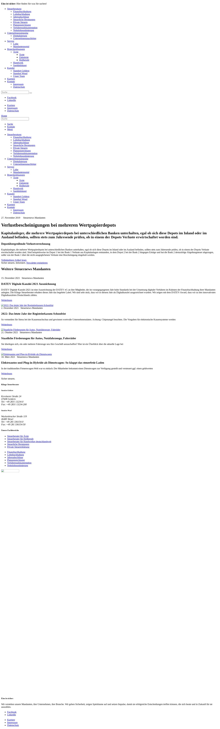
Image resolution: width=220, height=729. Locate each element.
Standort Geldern (21, 70)
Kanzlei (11, 68)
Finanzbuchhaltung (22, 11)
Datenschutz (19, 87)
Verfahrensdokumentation (25, 27)
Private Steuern (20, 22)
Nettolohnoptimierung (23, 30)
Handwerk (18, 62)
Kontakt (11, 81)
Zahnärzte (24, 57)
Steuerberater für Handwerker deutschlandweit (29, 441)
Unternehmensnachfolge (24, 38)
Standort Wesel (20, 73)
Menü (10, 129)
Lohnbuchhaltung (21, 14)
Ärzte (15, 52)
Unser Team (19, 76)
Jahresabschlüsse (21, 17)
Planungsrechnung (22, 25)
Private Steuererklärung (18, 447)
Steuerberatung (14, 8)
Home (4, 116)
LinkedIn (11, 100)
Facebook (11, 97)
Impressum (18, 84)
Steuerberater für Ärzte (18, 436)
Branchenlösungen (16, 49)
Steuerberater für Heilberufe (20, 439)
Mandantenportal (21, 46)
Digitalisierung (20, 35)
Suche (10, 124)
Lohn (15, 44)
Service (10, 41)
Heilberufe (24, 60)
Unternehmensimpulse (17, 33)
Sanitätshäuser (20, 65)
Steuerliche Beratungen (24, 19)
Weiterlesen (6, 300)
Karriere (11, 79)
